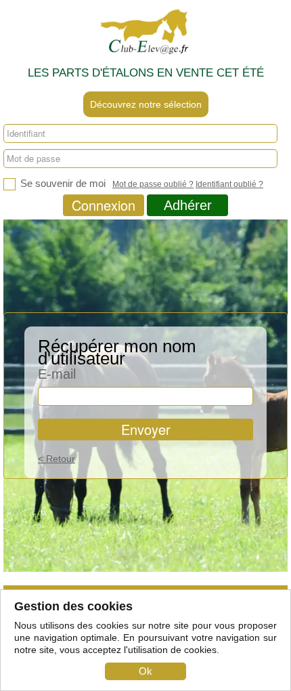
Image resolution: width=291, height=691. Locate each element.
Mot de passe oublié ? (153, 184)
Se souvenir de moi (62, 183)
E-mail (57, 373)
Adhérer (188, 205)
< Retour (56, 458)
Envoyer (146, 429)
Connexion (103, 205)
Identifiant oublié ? (229, 184)
